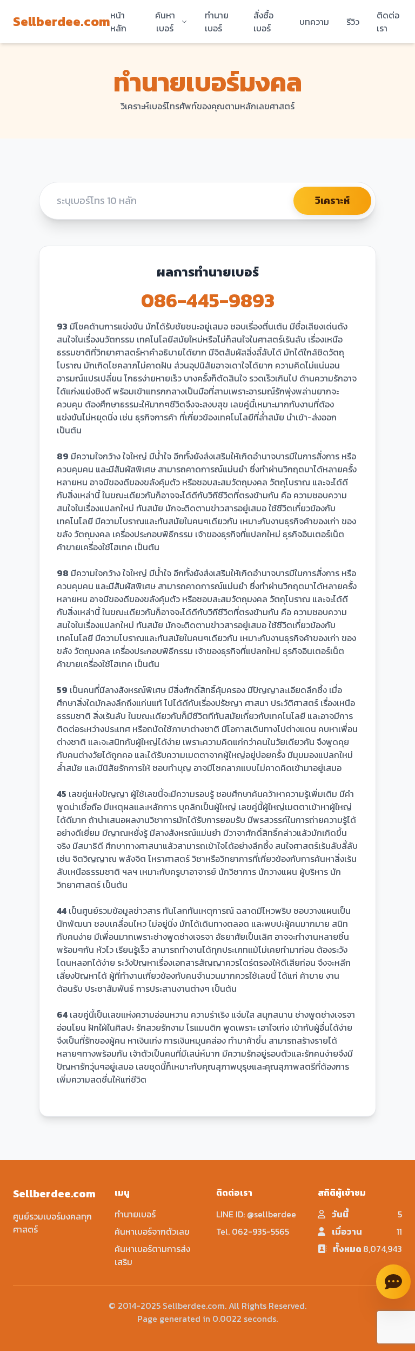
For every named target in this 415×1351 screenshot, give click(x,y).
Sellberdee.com (61, 21)
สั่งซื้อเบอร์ (263, 22)
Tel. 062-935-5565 (252, 1231)
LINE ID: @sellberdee (256, 1214)
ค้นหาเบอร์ (165, 22)
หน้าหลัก (118, 22)
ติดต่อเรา (388, 22)
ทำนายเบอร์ (217, 22)
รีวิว (352, 21)
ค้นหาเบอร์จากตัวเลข (152, 1231)
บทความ (314, 21)
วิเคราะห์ (332, 200)
